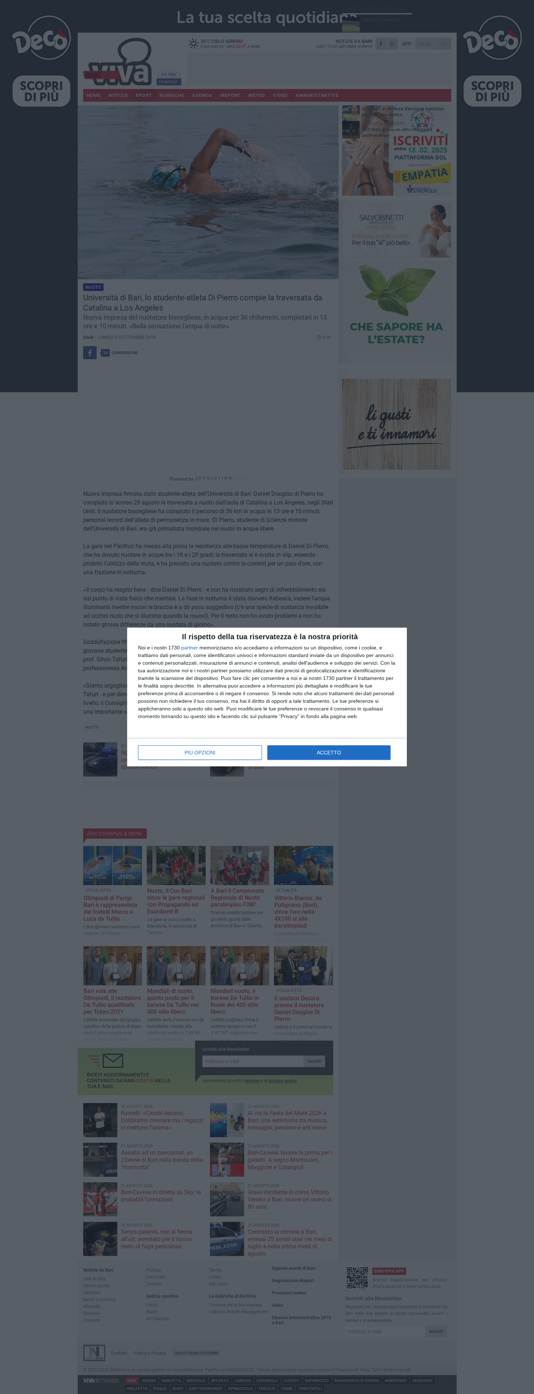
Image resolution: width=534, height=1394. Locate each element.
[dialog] (267, 697)
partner (189, 647)
